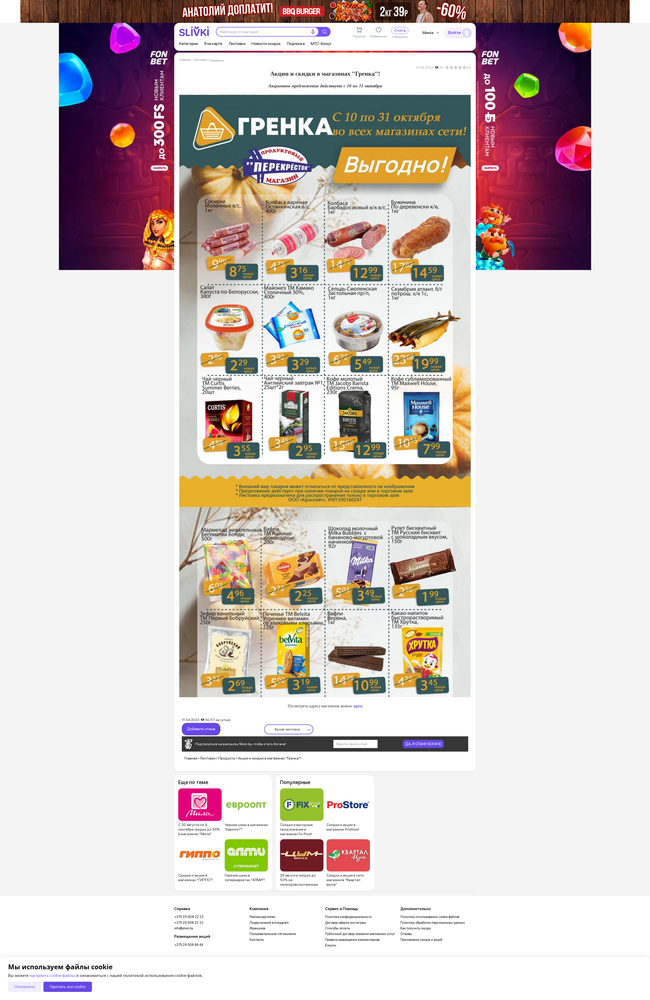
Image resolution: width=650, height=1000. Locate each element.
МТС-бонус (321, 43)
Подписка (296, 43)
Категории (188, 43)
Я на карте (213, 43)
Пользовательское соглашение (273, 934)
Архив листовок (287, 729)
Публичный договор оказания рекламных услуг (360, 934)
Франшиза (257, 928)
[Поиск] (324, 32)
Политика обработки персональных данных (432, 923)
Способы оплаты (337, 928)
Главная (185, 59)
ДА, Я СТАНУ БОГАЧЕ (423, 744)
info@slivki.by (183, 928)
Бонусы (330, 945)
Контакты (257, 940)
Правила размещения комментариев (352, 940)
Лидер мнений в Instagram (269, 923)
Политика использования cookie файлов (429, 917)
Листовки (237, 43)
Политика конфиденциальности (348, 917)
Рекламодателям (262, 917)
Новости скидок (266, 43)
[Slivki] (194, 31)
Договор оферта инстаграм (345, 923)
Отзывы (406, 934)
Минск (428, 32)
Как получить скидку (415, 928)
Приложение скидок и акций (421, 940)
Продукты (216, 60)
